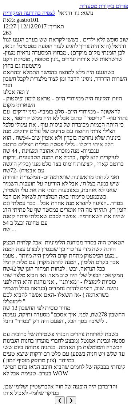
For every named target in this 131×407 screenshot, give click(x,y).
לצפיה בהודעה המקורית (29, 13)
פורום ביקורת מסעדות (103, 6)
